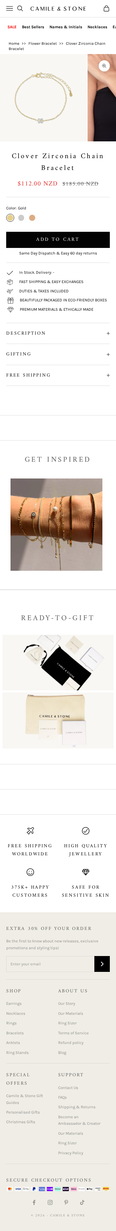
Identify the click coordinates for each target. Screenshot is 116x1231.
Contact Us (68, 1087)
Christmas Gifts (20, 1121)
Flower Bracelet (42, 43)
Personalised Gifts (23, 1112)
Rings (11, 1023)
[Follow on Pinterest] (66, 1202)
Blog (62, 1052)
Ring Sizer (67, 1023)
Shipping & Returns (77, 1107)
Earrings (14, 1003)
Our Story (66, 1003)
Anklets (13, 1042)
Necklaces (97, 27)
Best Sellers (33, 27)
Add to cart (57, 239)
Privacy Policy (70, 1153)
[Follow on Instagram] (50, 1202)
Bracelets (15, 1033)
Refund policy (71, 1042)
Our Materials (70, 1013)
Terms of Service (73, 1033)
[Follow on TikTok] (82, 1202)
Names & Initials (65, 27)
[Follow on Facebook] (34, 1202)
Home (14, 43)
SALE (12, 27)
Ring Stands (17, 1052)
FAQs (62, 1097)
